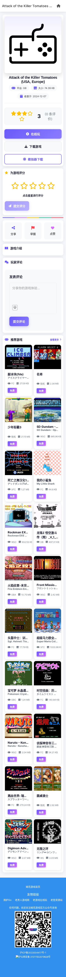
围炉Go (7, 899)
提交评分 (19, 206)
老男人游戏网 (22, 899)
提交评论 (19, 321)
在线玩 (35, 134)
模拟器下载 (35, 159)
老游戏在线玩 (40, 899)
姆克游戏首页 (33, 886)
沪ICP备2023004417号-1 (33, 952)
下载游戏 (35, 146)
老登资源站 (57, 899)
